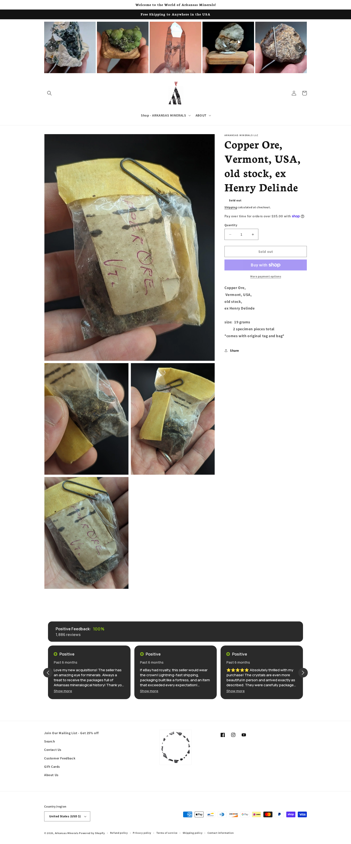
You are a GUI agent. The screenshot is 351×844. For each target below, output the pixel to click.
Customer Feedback (59, 758)
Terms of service (167, 832)
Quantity (230, 225)
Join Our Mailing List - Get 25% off (71, 733)
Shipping (230, 207)
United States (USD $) (65, 816)
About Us (51, 775)
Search (49, 741)
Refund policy (119, 832)
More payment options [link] (265, 276)
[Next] (299, 47)
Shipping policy (193, 832)
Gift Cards (52, 766)
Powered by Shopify (92, 833)
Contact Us (52, 749)
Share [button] (234, 350)
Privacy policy (142, 832)
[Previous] (51, 47)
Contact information (220, 832)
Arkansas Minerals (67, 833)
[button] (49, 93)
